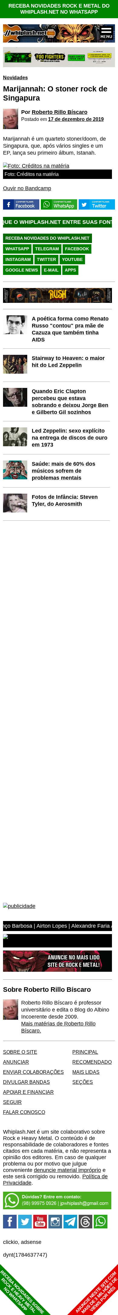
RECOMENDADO (92, 1062)
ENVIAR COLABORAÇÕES (33, 1072)
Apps (70, 270)
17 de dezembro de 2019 (76, 119)
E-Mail (51, 270)
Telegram (47, 248)
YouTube (72, 259)
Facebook (77, 248)
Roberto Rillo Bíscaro (59, 112)
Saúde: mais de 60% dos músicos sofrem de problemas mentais (63, 471)
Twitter (46, 259)
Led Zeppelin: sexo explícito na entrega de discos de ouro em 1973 (69, 438)
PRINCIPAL (85, 1052)
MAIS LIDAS (86, 1072)
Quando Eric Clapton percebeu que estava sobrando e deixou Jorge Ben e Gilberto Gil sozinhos (70, 401)
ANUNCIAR (16, 1062)
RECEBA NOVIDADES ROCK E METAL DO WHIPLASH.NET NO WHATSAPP (59, 9)
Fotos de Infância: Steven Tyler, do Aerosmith (65, 500)
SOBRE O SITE (20, 1052)
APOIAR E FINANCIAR (28, 1092)
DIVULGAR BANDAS (26, 1082)
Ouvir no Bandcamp (27, 188)
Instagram (18, 259)
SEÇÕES (82, 1082)
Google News (21, 270)
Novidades (15, 77)
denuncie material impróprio (67, 1170)
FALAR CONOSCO (24, 1112)
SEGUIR (12, 1102)
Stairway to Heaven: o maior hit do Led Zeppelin (68, 361)
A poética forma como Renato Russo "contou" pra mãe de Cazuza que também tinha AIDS (70, 329)
